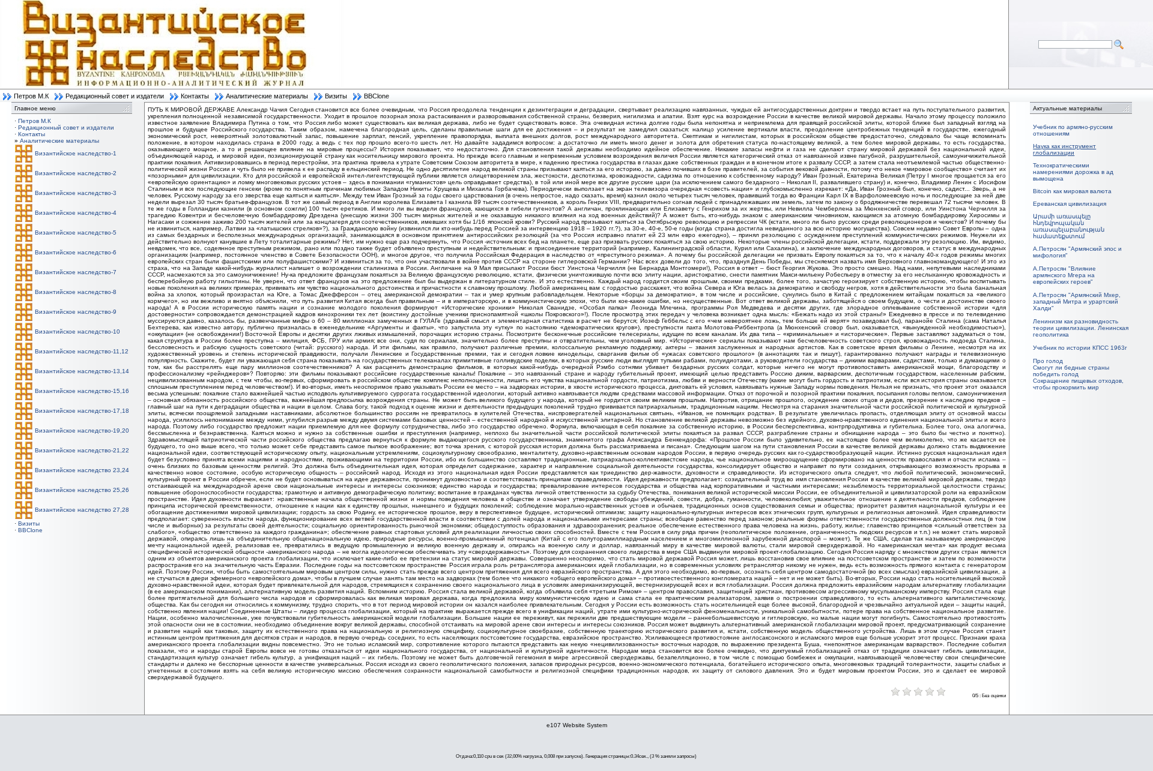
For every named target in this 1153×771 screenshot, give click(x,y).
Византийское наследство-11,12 (82, 351)
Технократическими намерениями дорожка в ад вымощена (1073, 172)
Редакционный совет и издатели (114, 96)
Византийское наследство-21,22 (82, 450)
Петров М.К (31, 96)
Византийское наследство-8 (76, 292)
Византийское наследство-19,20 (82, 430)
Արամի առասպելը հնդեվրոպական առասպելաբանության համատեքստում (1068, 226)
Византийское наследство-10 (77, 331)
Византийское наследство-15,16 (82, 391)
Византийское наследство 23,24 (82, 470)
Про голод (1048, 361)
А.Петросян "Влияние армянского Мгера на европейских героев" (1064, 275)
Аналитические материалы (267, 96)
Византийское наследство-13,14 (82, 371)
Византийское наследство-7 (76, 272)
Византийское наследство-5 (76, 232)
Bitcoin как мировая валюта (1072, 191)
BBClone (376, 96)
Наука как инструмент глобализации (1064, 149)
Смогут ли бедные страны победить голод (1071, 370)
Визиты (336, 96)
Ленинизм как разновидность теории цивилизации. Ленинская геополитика (1080, 328)
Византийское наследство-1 (76, 153)
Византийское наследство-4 (76, 212)
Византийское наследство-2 (76, 173)
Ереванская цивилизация (1069, 203)
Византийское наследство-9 (76, 311)
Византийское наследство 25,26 (82, 490)
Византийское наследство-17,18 (82, 410)
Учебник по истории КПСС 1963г (1080, 347)
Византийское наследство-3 (76, 193)
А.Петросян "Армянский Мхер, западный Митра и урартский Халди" (1077, 301)
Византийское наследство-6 (76, 252)
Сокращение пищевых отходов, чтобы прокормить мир (1078, 384)
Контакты (195, 96)
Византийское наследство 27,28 (82, 509)
